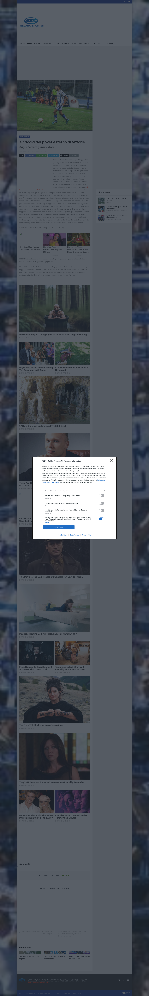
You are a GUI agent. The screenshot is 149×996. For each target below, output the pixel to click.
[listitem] (74, 491)
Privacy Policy (87, 535)
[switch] (101, 495)
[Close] (112, 461)
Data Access (74, 535)
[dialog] (74, 498)
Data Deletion (62, 535)
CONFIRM (59, 527)
